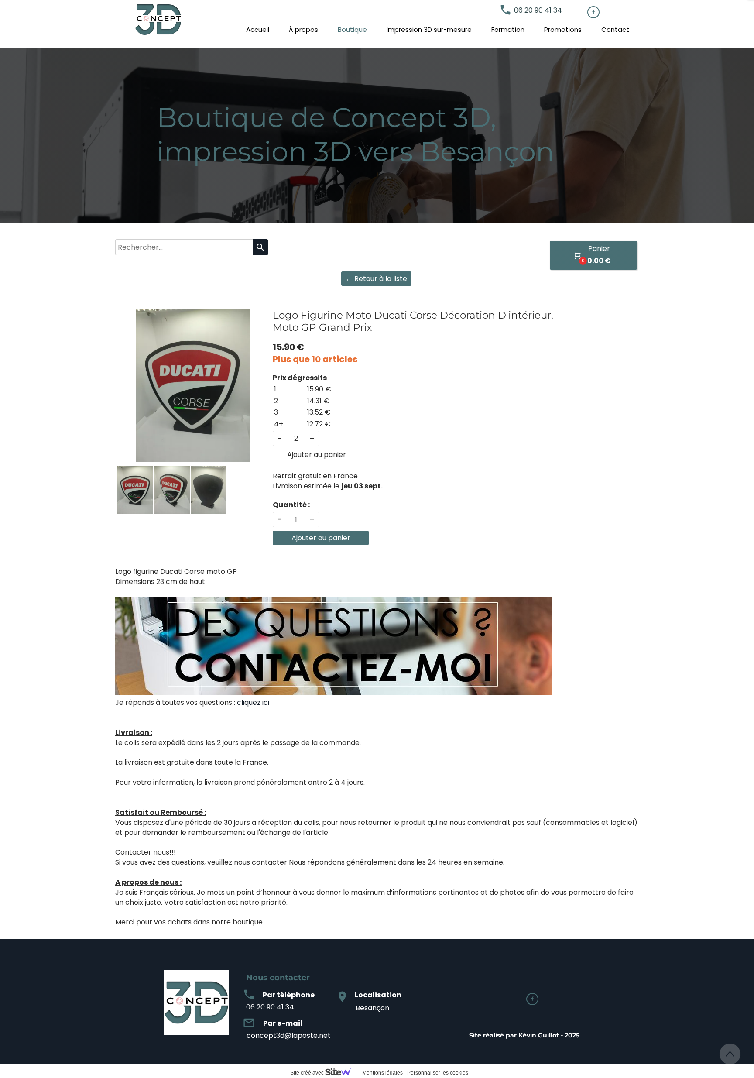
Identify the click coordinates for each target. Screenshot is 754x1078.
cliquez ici (253, 702)
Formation (507, 29)
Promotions (563, 29)
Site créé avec (307, 1073)
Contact (615, 29)
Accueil (257, 29)
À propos (303, 29)
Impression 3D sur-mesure (429, 29)
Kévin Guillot (538, 1035)
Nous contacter (278, 977)
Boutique (352, 29)
